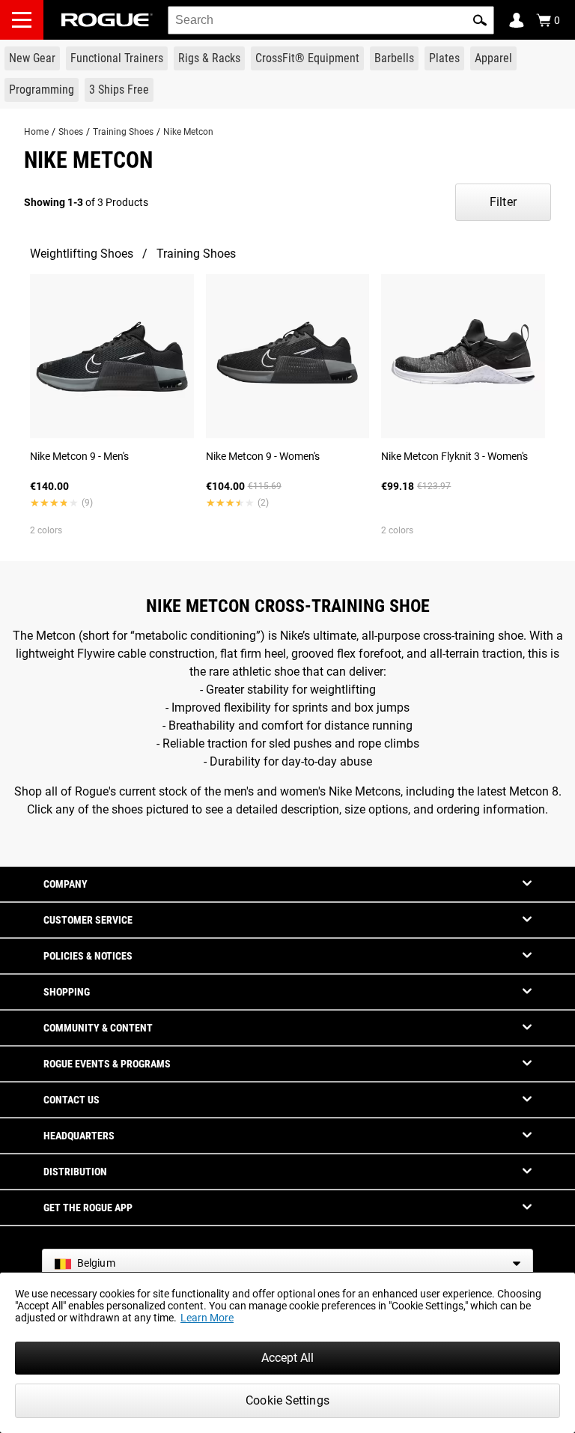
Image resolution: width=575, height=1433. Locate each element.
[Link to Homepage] (107, 20)
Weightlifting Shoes (81, 253)
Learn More (207, 1318)
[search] (331, 20)
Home (36, 132)
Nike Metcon (188, 132)
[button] (480, 20)
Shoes (70, 132)
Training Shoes (123, 132)
